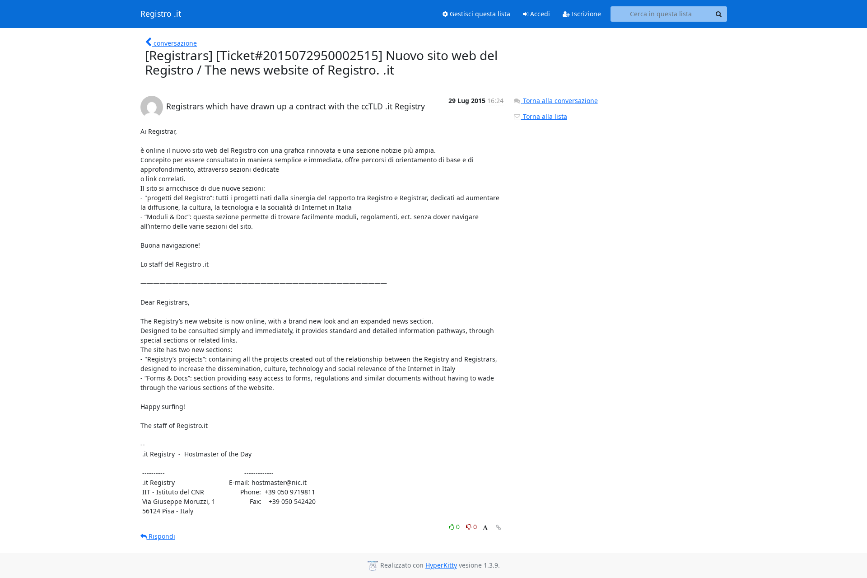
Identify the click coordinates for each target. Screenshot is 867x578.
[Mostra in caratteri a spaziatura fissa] (485, 528)
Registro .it (160, 14)
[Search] (719, 14)
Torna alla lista (544, 116)
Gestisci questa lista (479, 13)
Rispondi (161, 536)
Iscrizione (585, 13)
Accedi (539, 13)
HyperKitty (441, 565)
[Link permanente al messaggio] (498, 528)
